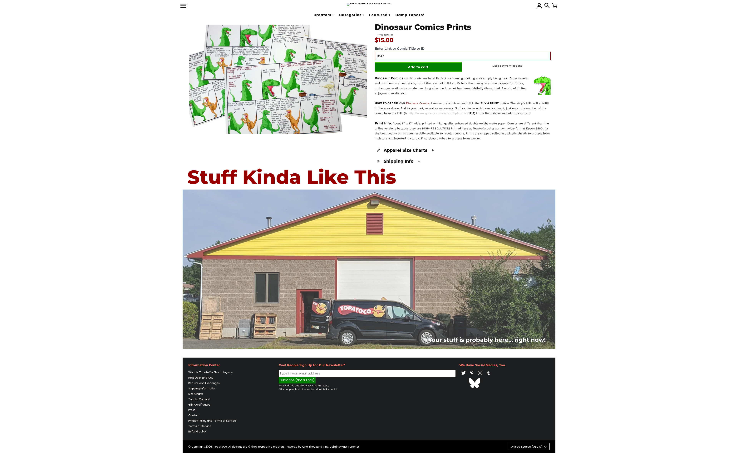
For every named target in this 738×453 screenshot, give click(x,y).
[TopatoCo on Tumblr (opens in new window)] (488, 376)
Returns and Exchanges (204, 383)
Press (191, 410)
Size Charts (195, 394)
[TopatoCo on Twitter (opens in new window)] (463, 376)
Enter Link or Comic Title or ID (400, 49)
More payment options (507, 65)
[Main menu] (183, 6)
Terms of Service (199, 426)
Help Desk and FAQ (200, 378)
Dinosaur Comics (418, 103)
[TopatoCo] (369, 4)
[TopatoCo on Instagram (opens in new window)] (480, 376)
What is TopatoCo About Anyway (210, 372)
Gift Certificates (199, 405)
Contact (194, 415)
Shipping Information (202, 388)
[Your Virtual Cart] (555, 6)
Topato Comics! (199, 399)
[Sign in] (539, 6)
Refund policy (197, 431)
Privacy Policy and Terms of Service (212, 421)
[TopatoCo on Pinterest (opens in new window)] (472, 376)
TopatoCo (220, 447)
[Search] (547, 6)
